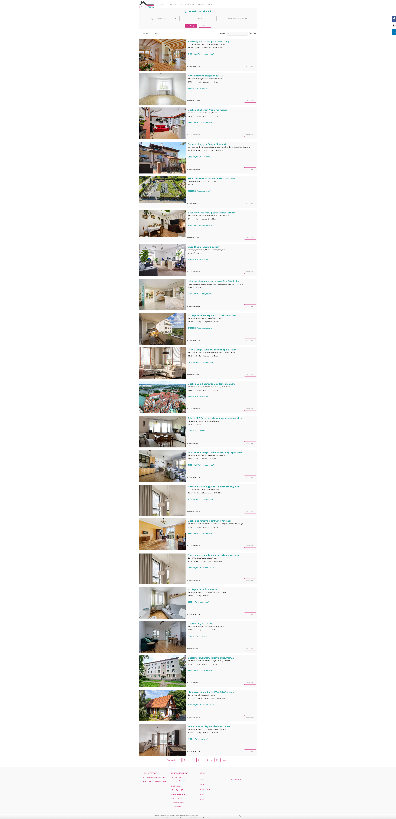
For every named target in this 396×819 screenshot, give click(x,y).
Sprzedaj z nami (187, 4)
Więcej (204, 26)
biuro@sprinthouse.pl (178, 781)
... (211, 760)
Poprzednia (171, 760)
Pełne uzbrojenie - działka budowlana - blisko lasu (212, 178)
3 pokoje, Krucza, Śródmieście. (202, 589)
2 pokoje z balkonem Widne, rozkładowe (207, 110)
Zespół (201, 4)
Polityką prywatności (192, 815)
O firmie (173, 4)
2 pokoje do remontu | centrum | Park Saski (209, 520)
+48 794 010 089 (176, 778)
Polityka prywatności (234, 779)
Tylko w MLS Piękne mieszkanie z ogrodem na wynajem (215, 418)
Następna (225, 760)
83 (217, 760)
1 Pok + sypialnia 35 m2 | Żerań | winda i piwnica (211, 212)
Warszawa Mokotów (178, 799)
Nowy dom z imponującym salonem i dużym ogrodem (214, 486)
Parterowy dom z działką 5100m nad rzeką (208, 41)
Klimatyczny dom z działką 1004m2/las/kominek (211, 692)
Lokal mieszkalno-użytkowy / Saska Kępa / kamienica (213, 281)
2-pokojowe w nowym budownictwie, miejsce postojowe (215, 452)
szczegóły (250, 66)
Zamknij (240, 816)
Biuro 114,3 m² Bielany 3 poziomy (204, 246)
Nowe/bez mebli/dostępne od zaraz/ (205, 75)
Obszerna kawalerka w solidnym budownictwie (211, 657)
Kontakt (211, 4)
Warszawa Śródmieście (179, 802)
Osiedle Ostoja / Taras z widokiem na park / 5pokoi (212, 349)
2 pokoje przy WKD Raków (200, 623)
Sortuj (222, 34)
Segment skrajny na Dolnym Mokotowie (207, 144)
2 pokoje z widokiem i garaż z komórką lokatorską (212, 315)
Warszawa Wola (177, 806)
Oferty (162, 4)
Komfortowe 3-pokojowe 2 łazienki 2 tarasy (209, 726)
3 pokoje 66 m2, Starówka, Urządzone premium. (211, 383)
